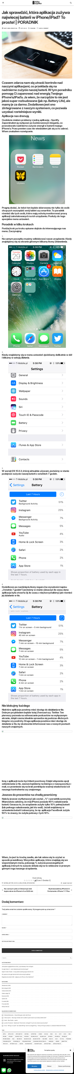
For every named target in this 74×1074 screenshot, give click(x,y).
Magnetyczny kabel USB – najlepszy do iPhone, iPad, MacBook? (18, 977)
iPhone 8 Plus (34, 1036)
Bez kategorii (5, 988)
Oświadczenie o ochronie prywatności (55, 1070)
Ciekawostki (5, 990)
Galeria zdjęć (5, 993)
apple (4, 1034)
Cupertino (33, 1034)
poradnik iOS (16, 1041)
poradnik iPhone (26, 1041)
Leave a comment (44, 28)
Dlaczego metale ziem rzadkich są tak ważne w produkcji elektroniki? (29, 1017)
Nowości (4, 996)
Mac (13, 1038)
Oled (56, 1038)
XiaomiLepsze (28, 1043)
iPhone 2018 (43, 1036)
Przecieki (4, 1004)
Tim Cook (5, 1043)
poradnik (68, 1038)
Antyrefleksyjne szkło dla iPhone (22, 1015)
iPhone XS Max (6, 1038)
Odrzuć (49, 1066)
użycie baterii (30, 883)
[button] (70, 1050)
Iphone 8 (26, 1036)
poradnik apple (7, 1041)
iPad (21, 883)
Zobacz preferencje (64, 1066)
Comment (4, 914)
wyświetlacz (13, 1043)
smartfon (64, 1041)
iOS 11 (60, 1034)
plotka (62, 1038)
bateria (6, 883)
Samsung (51, 1041)
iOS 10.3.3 (16, 883)
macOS (51, 1038)
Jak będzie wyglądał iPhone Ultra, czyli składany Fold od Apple (17, 966)
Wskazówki (5, 1006)
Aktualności (4, 985)
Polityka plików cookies (39, 1070)
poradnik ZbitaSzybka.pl (39, 1041)
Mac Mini (45, 1038)
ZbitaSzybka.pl (57, 1043)
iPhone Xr (57, 1036)
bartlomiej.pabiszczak (10, 28)
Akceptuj (34, 1066)
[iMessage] (3, 1070)
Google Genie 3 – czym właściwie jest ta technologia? (15, 969)
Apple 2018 (10, 1034)
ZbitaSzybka (47, 1043)
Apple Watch (19, 1034)
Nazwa (4, 927)
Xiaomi (21, 1043)
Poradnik (32, 28)
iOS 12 (65, 1034)
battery (11, 883)
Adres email (5, 934)
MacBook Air (27, 1038)
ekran (40, 1034)
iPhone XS (64, 1036)
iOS (56, 1034)
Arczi (5, 1025)
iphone (24, 883)
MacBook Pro (36, 1038)
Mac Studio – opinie (13, 1020)
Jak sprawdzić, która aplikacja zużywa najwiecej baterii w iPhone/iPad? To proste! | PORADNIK (36, 17)
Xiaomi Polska (38, 1043)
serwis (57, 1041)
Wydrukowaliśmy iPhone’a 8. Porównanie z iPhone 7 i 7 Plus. (58, 890)
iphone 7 (11, 1036)
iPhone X (50, 1036)
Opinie (3, 998)
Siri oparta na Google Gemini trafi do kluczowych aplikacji (16, 974)
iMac (51, 1034)
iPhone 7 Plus (18, 1036)
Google (46, 1034)
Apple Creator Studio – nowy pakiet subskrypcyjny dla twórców (17, 971)
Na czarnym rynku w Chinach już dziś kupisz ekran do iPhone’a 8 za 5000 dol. (18, 890)
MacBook (19, 1038)
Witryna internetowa (8, 941)
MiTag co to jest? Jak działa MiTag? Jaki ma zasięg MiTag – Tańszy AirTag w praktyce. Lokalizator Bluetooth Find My (37, 1025)
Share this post (67, 883)
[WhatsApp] (9, 1070)
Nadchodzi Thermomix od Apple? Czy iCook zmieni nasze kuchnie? (31, 1023)
